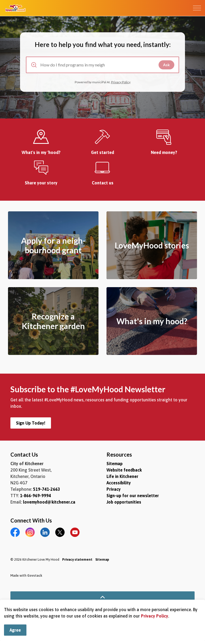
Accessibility (119, 482)
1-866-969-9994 (35, 495)
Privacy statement (77, 559)
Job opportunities (124, 502)
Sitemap (115, 463)
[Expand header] (197, 8)
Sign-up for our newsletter (133, 495)
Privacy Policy (154, 616)
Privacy (114, 489)
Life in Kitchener (122, 476)
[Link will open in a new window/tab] (41, 137)
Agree (15, 630)
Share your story (41, 182)
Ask (166, 64)
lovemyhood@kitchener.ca (49, 502)
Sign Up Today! (30, 423)
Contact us (102, 182)
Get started (102, 152)
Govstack (34, 575)
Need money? (164, 152)
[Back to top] (102, 597)
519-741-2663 (46, 489)
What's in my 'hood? (41, 152)
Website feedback (124, 470)
